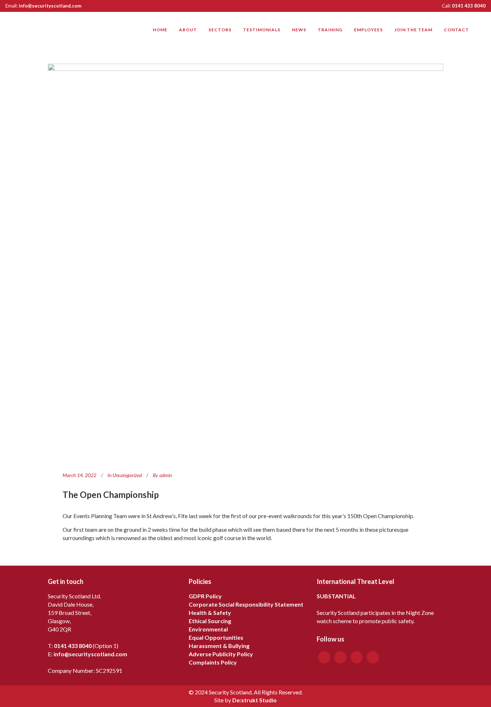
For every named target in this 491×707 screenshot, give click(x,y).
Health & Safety (210, 612)
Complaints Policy (213, 662)
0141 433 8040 (469, 6)
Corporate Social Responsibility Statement (246, 604)
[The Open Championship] (245, 261)
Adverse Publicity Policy (221, 654)
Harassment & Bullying (219, 645)
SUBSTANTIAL (336, 596)
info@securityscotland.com (50, 6)
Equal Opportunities (216, 637)
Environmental (208, 629)
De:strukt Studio (254, 700)
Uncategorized (127, 475)
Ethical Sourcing (210, 620)
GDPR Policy (205, 596)
